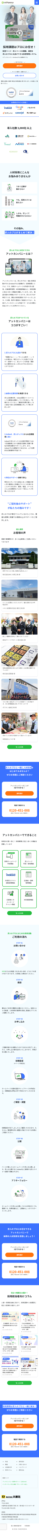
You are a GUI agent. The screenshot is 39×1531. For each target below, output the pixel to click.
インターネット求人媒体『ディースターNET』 (15, 1484)
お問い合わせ (19, 75)
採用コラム (8, 1470)
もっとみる (19, 747)
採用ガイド (24, 1314)
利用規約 (27, 1526)
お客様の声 (8, 1467)
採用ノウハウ (25, 1359)
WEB (3, 971)
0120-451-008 (19, 810)
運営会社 (21, 1470)
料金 (6, 1461)
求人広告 (6, 1314)
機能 (6, 1464)
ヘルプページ (23, 1467)
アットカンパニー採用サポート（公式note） (15, 1481)
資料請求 (19, 66)
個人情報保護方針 (16, 1526)
